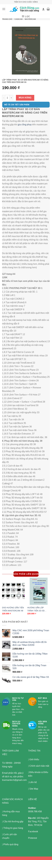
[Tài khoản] (43, 9)
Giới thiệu (34, 759)
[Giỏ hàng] (48, 9)
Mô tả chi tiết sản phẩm (16, 105)
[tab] (26, 106)
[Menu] (3, 9)
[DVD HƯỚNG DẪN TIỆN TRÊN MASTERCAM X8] (13, 591)
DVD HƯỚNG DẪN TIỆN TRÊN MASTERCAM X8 (13, 609)
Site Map (33, 789)
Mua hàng (25, 97)
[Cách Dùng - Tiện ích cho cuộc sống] (24, 9)
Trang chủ (7, 19)
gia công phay (25, 124)
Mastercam (30, 19)
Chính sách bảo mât (39, 766)
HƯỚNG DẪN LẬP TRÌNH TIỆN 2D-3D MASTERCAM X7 (36, 609)
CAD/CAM (18, 19)
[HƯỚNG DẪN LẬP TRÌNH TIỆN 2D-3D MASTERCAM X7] (38, 591)
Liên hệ (33, 782)
